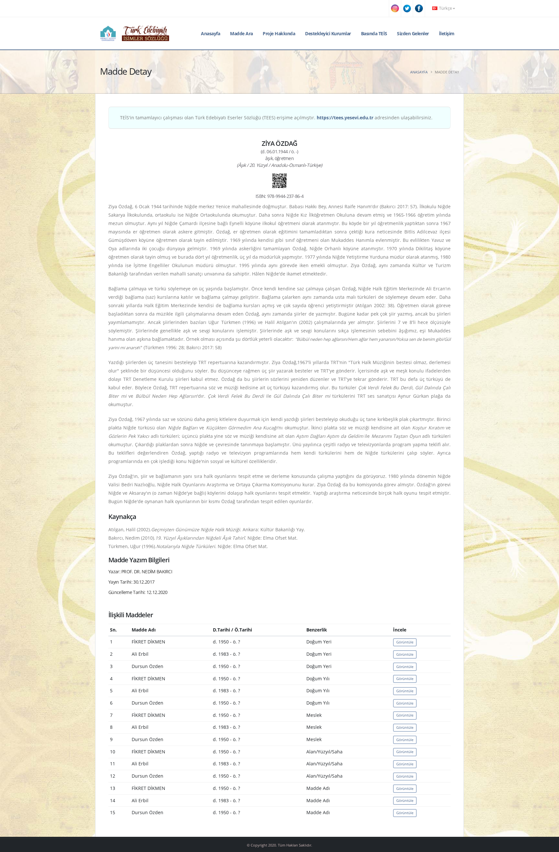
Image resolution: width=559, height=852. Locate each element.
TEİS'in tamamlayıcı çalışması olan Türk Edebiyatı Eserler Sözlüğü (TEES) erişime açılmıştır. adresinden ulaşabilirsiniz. (276, 117)
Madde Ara (241, 33)
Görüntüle (404, 642)
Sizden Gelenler (413, 33)
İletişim (447, 33)
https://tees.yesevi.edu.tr (345, 117)
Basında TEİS (374, 33)
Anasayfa (210, 33)
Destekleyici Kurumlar (328, 33)
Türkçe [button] (445, 8)
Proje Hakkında (279, 33)
